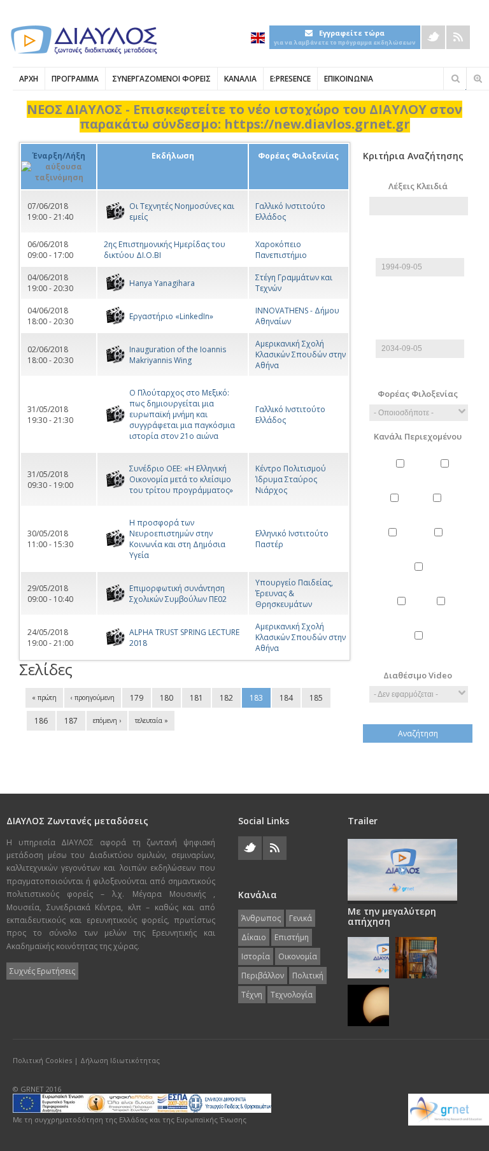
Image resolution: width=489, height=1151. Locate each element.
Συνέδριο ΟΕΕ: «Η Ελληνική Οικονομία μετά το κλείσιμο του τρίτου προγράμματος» (181, 479)
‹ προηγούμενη (93, 697)
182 (226, 697)
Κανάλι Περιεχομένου (418, 436)
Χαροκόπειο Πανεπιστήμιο (281, 250)
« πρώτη (44, 697)
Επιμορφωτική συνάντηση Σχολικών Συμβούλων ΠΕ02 (178, 593)
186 (41, 720)
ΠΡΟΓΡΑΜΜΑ (75, 78)
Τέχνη (442, 612)
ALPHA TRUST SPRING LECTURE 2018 (184, 637)
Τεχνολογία (420, 646)
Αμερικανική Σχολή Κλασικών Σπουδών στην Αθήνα (300, 354)
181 (196, 697)
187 (71, 720)
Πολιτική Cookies (42, 1060)
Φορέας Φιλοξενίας (418, 393)
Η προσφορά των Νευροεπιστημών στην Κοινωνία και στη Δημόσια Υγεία (177, 539)
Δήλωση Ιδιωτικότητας (120, 1060)
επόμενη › (107, 720)
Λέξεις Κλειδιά (418, 186)
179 (136, 697)
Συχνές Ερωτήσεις (42, 971)
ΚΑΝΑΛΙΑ (240, 78)
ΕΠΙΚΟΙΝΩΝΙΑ (348, 78)
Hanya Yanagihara (162, 283)
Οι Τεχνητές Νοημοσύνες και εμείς (181, 211)
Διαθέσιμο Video (417, 675)
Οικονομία (440, 543)
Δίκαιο (396, 509)
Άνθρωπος (402, 474)
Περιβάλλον (420, 577)
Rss (458, 37)
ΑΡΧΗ (28, 78)
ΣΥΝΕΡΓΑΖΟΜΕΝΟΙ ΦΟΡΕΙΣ (161, 78)
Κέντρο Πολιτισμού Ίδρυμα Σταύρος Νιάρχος (290, 479)
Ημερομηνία (420, 252)
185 (316, 697)
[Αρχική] (82, 39)
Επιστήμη (438, 509)
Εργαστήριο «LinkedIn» (171, 316)
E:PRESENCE (290, 78)
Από (418, 235)
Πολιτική (403, 612)
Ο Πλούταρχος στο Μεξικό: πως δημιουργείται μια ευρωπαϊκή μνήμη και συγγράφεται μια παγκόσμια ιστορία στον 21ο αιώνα (182, 414)
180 (166, 697)
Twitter (433, 37)
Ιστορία (393, 543)
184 (286, 697)
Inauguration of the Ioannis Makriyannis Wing (177, 355)
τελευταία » (151, 720)
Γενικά (446, 474)
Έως (418, 317)
